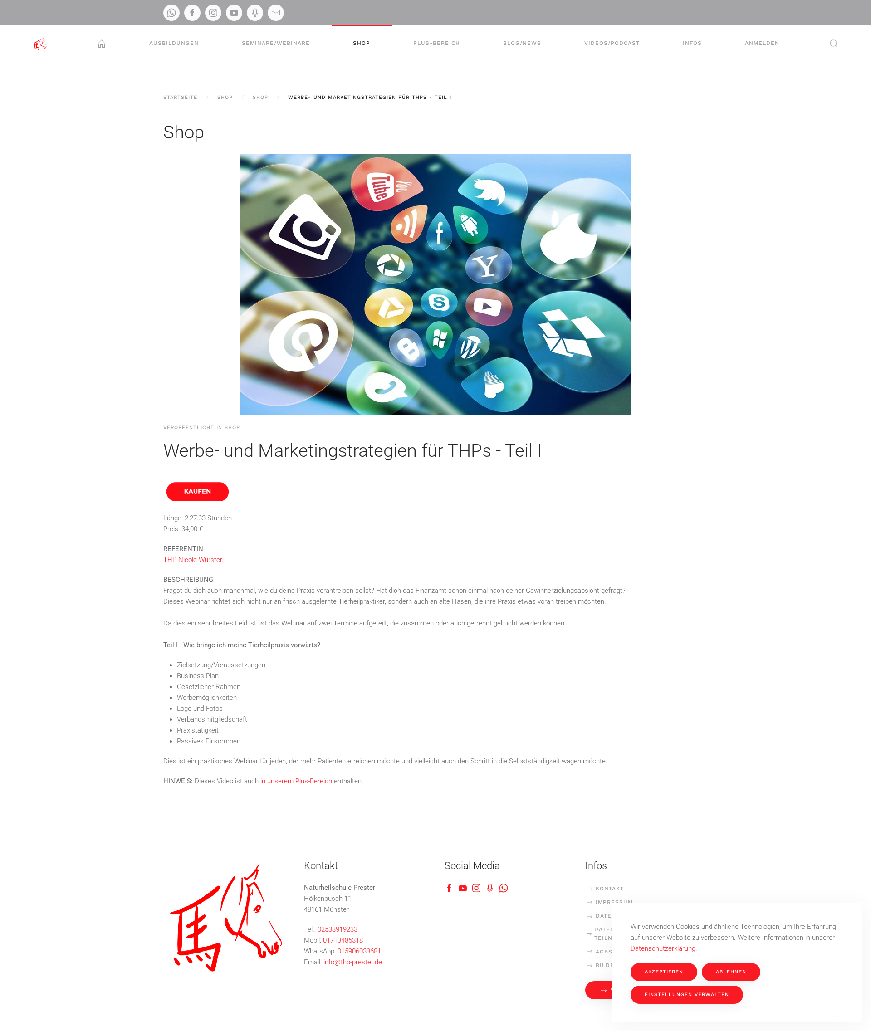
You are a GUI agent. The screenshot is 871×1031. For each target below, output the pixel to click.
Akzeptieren (664, 972)
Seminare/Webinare (276, 43)
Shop (361, 43)
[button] (833, 43)
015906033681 (359, 951)
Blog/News (522, 43)
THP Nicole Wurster (192, 560)
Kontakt (610, 888)
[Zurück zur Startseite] (40, 43)
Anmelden (762, 43)
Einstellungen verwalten (687, 994)
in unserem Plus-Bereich (296, 781)
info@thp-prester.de (352, 962)
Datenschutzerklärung (663, 948)
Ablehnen (731, 972)
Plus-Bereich (436, 43)
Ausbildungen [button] (174, 43)
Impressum (614, 902)
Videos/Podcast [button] (612, 43)
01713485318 (343, 940)
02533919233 (337, 929)
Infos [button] (692, 43)
